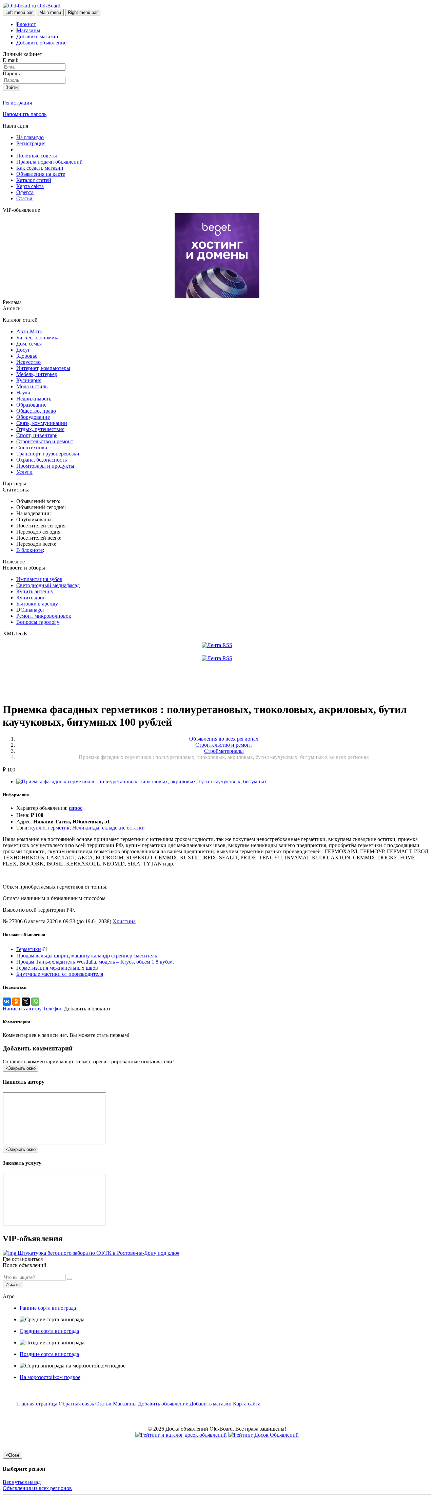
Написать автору (23, 1008)
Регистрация (17, 103)
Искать (12, 1284)
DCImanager (30, 610)
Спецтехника (31, 447)
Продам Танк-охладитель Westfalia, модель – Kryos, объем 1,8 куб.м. (95, 962)
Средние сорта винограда (49, 1331)
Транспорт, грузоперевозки (47, 454)
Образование (31, 405)
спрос (75, 808)
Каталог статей (33, 180)
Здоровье (26, 356)
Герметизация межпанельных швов (57, 968)
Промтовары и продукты (45, 466)
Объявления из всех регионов (37, 1488)
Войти (11, 87)
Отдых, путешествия (40, 429)
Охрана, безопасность (41, 460)
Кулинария (28, 380)
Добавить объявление (41, 42)
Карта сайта (30, 186)
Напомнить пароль (24, 114)
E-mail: (10, 60)
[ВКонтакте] (7, 1002)
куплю (37, 828)
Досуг (23, 350)
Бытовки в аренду (37, 604)
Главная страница (37, 1403)
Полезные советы (36, 156)
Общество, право (36, 411)
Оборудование (33, 417)
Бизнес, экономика (38, 337)
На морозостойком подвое (50, 1377)
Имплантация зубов (39, 579)
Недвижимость (33, 399)
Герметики (28, 949)
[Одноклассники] (16, 1002)
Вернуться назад (22, 1482)
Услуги (24, 472)
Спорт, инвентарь (36, 435)
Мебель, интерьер (36, 374)
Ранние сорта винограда (48, 1308)
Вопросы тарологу (37, 622)
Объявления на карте (40, 174)
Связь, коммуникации (41, 423)
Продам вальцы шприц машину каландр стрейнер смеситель (86, 955)
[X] (26, 1002)
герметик (59, 828)
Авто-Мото (29, 331)
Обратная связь (76, 1403)
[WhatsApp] (35, 1002)
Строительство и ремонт (44, 441)
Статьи (24, 198)
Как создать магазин (39, 168)
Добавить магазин (37, 36)
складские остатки (123, 828)
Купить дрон (31, 597)
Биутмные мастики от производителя (59, 974)
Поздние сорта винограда (49, 1354)
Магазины (28, 30)
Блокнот (26, 24)
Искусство (28, 362)
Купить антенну (35, 591)
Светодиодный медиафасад (48, 585)
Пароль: (12, 73)
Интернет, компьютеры (43, 368)
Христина (124, 921)
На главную (30, 137)
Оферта (25, 192)
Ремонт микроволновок (43, 616)
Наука (23, 392)
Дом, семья (29, 344)
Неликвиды (85, 828)
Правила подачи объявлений (49, 162)
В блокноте (29, 550)
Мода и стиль (31, 386)
